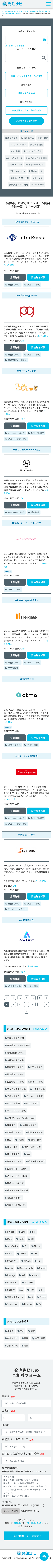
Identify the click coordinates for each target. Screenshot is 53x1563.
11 (26, 1004)
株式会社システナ (26, 834)
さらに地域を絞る (16, 45)
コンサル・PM (15, 164)
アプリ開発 (43, 137)
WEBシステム (27, 137)
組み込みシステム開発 (36, 157)
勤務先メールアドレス (15, 1439)
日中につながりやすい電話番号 (20, 1453)
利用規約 (18, 1523)
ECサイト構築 (36, 144)
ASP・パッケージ (14, 157)
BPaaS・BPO (37, 184)
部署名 (6, 1425)
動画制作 (33, 171)
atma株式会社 (27, 678)
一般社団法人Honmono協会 (26, 449)
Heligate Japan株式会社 (26, 600)
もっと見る (9, 265)
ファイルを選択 (10, 1510)
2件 (14, 885)
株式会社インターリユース (26, 221)
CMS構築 (15, 151)
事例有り (8, 571)
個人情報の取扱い (35, 1523)
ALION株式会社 (26, 919)
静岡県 (18, 13)
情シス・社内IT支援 (20, 177)
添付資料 (7, 1502)
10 (20, 1004)
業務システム (11, 137)
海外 (23, 340)
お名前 (6, 1410)
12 (33, 1004)
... (20, 997)
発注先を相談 (38, 277)
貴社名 (6, 1396)
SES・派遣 (38, 177)
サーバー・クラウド (32, 151)
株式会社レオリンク (26, 370)
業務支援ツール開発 (18, 184)
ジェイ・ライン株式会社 (26, 755)
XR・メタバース (17, 171)
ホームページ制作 (18, 144)
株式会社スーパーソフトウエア (26, 523)
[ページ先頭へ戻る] (44, 1556)
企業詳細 (15, 277)
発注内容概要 (10, 1468)
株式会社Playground (26, 295)
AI (42, 171)
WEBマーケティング (34, 164)
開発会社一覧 (10, 13)
